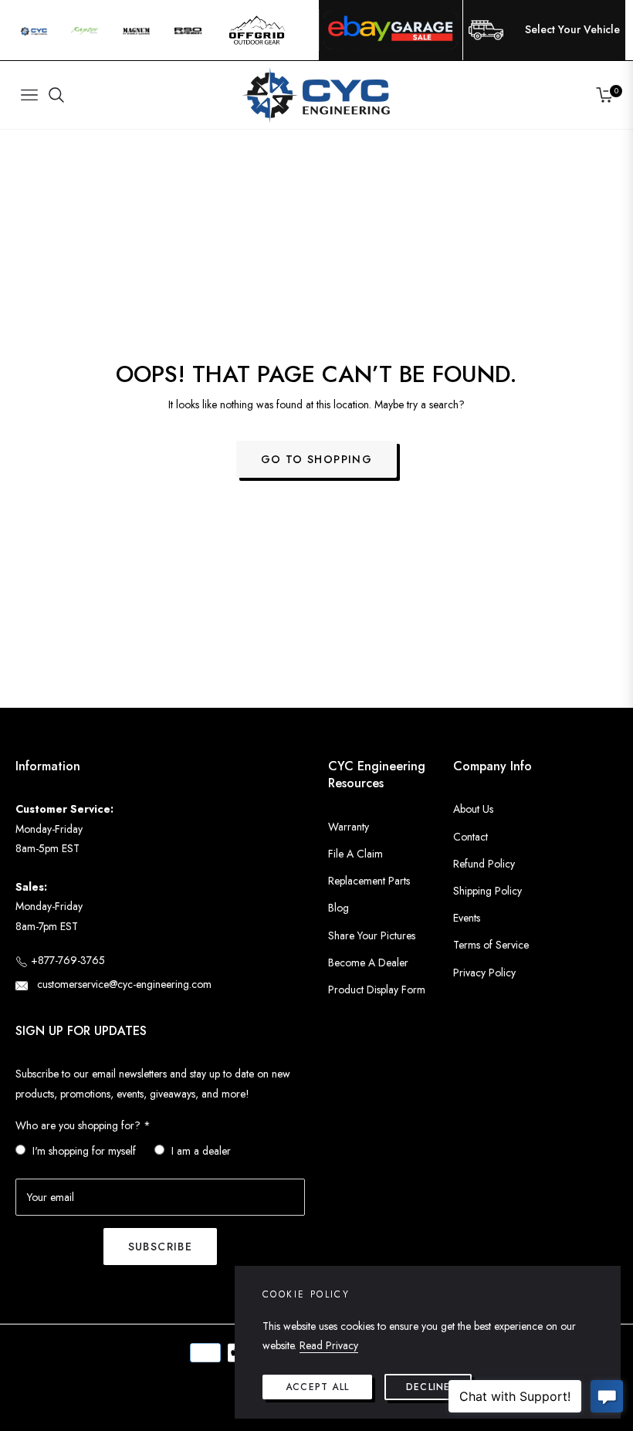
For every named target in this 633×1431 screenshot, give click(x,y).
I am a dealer (201, 1151)
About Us (473, 809)
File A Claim (355, 853)
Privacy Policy (484, 972)
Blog (338, 907)
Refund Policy (484, 863)
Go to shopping (317, 459)
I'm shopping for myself (84, 1151)
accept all (317, 1387)
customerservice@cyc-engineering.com (123, 984)
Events (466, 917)
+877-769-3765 (66, 960)
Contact (470, 836)
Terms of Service (491, 944)
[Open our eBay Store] (390, 30)
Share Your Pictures (371, 935)
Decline (428, 1387)
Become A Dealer (368, 962)
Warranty (348, 826)
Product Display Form (376, 989)
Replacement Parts (369, 880)
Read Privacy (329, 1345)
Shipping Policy (487, 890)
